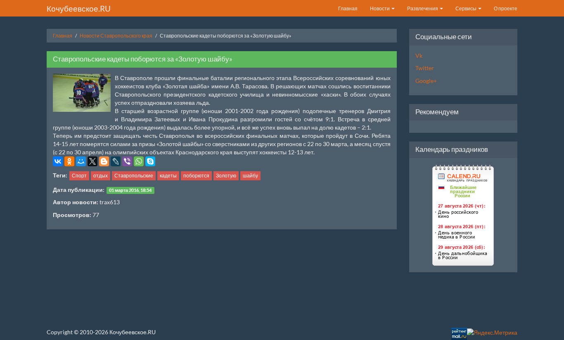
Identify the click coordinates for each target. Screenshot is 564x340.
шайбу (250, 175)
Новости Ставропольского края (116, 36)
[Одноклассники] (69, 161)
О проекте (505, 8)
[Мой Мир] (81, 161)
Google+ (426, 80)
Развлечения (423, 8)
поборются (196, 175)
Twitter (424, 67)
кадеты (168, 175)
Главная (348, 8)
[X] (92, 161)
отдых (100, 175)
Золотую (226, 175)
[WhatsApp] (139, 161)
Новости (380, 8)
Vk (418, 55)
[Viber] (127, 161)
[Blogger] (104, 161)
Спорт (79, 175)
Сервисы (466, 8)
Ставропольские (133, 175)
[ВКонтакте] (58, 161)
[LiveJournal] (116, 161)
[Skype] (150, 161)
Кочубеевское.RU (79, 8)
